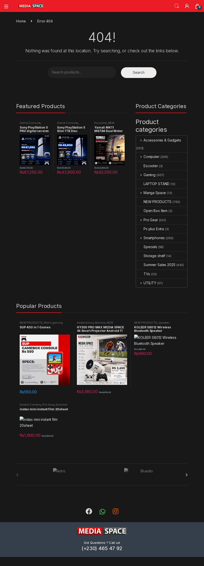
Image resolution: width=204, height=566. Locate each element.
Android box (85, 322)
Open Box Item (155, 211)
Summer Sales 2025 (159, 265)
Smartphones (154, 238)
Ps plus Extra (154, 229)
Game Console (30, 123)
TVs (147, 274)
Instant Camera (30, 404)
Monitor (100, 322)
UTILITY (150, 283)
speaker (163, 322)
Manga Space (155, 193)
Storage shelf (154, 256)
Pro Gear (151, 220)
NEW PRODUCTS (104, 124)
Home (21, 21)
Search (176, 6)
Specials (150, 247)
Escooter (100, 123)
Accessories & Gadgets (162, 140)
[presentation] (187, 475)
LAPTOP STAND (156, 184)
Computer (151, 156)
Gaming (149, 175)
